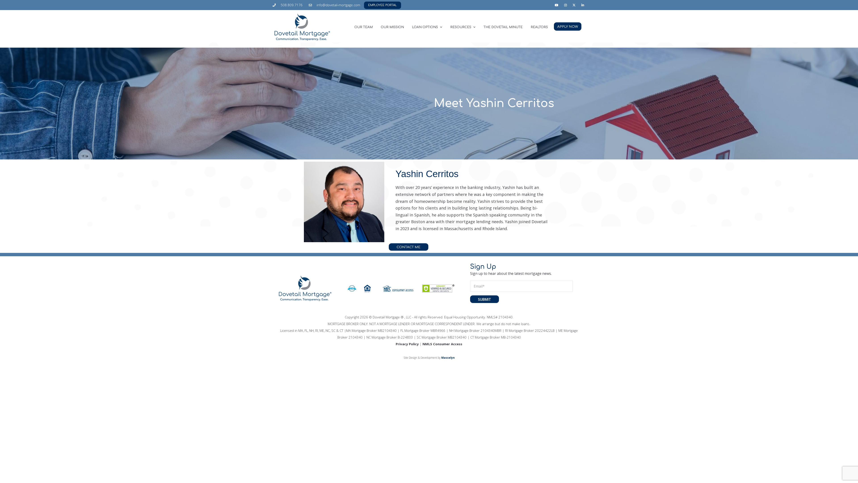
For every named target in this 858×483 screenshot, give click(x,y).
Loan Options (425, 27)
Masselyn (448, 358)
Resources (460, 27)
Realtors (539, 27)
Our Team (363, 27)
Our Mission (392, 27)
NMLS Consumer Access (442, 344)
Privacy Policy (407, 344)
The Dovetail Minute (503, 27)
